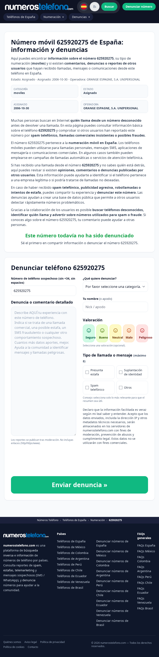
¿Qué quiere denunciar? (100, 278)
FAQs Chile (144, 583)
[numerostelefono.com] (39, 6)
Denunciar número (139, 6)
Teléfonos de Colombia (72, 553)
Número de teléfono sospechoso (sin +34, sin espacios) (43, 280)
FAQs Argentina (144, 569)
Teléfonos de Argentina (73, 559)
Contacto (33, 647)
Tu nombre (97, 299)
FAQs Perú (144, 577)
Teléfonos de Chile (69, 570)
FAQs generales (144, 536)
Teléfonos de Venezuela (73, 582)
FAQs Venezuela (144, 600)
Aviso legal (30, 642)
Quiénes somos (12, 642)
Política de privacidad (52, 642)
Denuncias (81, 17)
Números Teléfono (47, 520)
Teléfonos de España (21, 17)
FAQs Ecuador (143, 590)
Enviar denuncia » (79, 484)
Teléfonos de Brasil (70, 588)
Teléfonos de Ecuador (72, 576)
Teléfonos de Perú (69, 564)
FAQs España (146, 545)
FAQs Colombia (143, 559)
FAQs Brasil (145, 608)
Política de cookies (13, 647)
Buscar (109, 6)
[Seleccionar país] (84, 6)
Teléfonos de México (71, 547)
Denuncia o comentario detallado (42, 302)
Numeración (53, 17)
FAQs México (146, 551)
